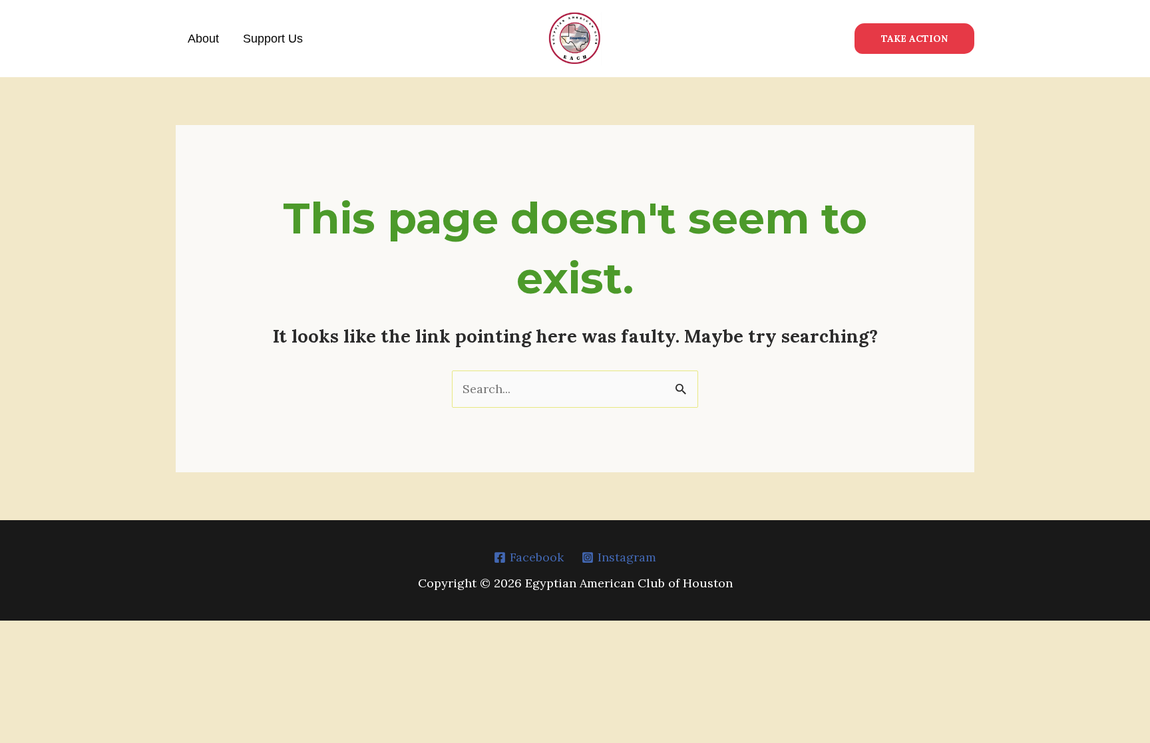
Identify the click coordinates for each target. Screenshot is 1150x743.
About (203, 38)
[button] (914, 38)
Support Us (273, 38)
